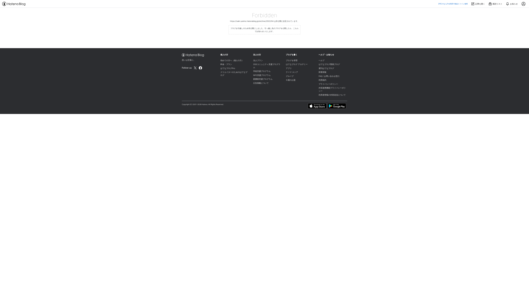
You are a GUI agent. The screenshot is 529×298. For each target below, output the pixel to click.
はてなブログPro (227, 68)
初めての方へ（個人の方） (232, 60)
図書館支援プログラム (262, 79)
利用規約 (322, 80)
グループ (290, 76)
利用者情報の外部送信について (332, 95)
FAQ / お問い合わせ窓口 (329, 76)
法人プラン (258, 60)
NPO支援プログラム (262, 75)
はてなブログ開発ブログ (329, 64)
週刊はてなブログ (326, 68)
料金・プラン (226, 64)
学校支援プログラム (262, 71)
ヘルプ (321, 60)
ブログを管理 (291, 60)
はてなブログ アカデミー (297, 64)
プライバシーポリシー (328, 84)
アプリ (289, 68)
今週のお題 (290, 80)
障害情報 (322, 72)
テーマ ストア (292, 72)
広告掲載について (261, 83)
